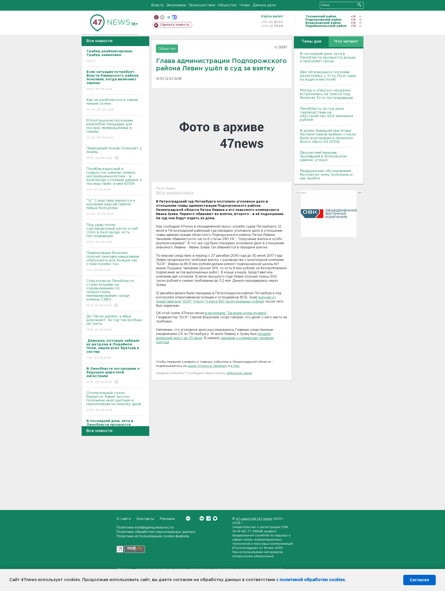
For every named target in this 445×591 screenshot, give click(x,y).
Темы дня (311, 41)
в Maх (235, 366)
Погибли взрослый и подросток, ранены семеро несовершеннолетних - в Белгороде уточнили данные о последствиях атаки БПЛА (114, 179)
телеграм (168, 17)
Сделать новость (175, 24)
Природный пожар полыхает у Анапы (114, 153)
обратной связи (239, 373)
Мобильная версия (156, 17)
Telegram (208, 518)
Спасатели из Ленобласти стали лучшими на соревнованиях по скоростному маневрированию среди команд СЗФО (110, 293)
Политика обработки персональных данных (156, 531)
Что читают (346, 41)
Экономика (176, 5)
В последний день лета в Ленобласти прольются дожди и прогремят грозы (328, 57)
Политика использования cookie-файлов (152, 536)
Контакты (145, 518)
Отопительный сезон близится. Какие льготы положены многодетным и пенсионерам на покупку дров (113, 401)
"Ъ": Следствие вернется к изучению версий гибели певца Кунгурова (110, 207)
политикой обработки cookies (312, 580)
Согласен (419, 580)
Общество (227, 5)
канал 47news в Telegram (207, 366)
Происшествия (201, 5)
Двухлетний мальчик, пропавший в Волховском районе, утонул (323, 156)
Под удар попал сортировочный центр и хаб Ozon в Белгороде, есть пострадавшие (112, 233)
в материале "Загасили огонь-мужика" (235, 313)
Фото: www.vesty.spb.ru (175, 192)
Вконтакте (202, 518)
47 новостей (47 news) (254, 519)
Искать (359, 4)
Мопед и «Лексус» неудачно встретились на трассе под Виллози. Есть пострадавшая (326, 94)
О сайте (123, 518)
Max (215, 518)
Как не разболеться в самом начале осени (112, 104)
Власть (157, 5)
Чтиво (244, 5)
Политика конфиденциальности (145, 527)
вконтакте (162, 17)
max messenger (174, 17)
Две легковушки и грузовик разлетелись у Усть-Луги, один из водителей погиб (328, 76)
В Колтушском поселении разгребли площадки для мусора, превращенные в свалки (109, 129)
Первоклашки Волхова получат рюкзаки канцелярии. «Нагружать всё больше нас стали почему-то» (113, 261)
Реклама (167, 518)
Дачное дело (264, 5)
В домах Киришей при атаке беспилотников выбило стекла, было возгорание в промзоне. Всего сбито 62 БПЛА (328, 136)
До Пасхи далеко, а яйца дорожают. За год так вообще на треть (114, 323)
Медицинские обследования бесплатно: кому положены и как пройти (326, 174)
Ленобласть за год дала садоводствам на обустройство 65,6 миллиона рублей (326, 114)
